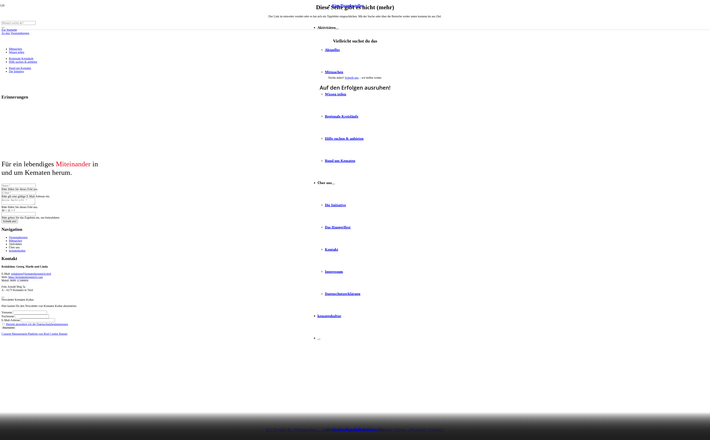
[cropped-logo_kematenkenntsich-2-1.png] (277, 37)
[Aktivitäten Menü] (337, 28)
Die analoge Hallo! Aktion (355, 429)
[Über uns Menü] (333, 184)
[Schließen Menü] (318, 339)
